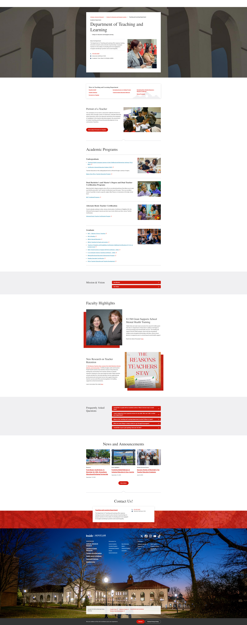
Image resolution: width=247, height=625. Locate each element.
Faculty (110, 550)
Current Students (113, 544)
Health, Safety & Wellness (94, 556)
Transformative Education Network (121, 92)
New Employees (125, 544)
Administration (90, 562)
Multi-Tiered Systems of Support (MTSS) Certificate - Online (103, 249)
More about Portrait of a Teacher (97, 129)
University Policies (123, 609)
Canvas (139, 548)
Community (124, 550)
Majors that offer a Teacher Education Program (98, 174)
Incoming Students (113, 546)
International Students (114, 548)
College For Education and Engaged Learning (116, 17)
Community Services (92, 559)
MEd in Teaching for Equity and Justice (98, 242)
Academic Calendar (142, 544)
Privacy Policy (113, 609)
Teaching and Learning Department (106, 510)
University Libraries (155, 546)
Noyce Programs (141, 94)
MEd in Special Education (94, 239)
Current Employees (113, 552)
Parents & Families (126, 548)
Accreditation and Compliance (137, 609)
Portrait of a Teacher (94, 95)
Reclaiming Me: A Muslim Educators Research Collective (145, 90)
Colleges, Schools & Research (97, 17)
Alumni (123, 546)
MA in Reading (91, 236)
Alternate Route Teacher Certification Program (98, 216)
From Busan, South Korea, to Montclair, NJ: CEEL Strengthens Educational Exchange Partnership (97, 472)
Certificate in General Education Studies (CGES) (100, 167)
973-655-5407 (95, 53)
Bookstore (140, 546)
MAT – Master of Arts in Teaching (96, 233)
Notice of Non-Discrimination (116, 611)
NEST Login (153, 544)
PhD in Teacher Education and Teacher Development (101, 261)
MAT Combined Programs (93, 197)
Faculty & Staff (92, 90)
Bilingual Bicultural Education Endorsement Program (101, 255)
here (142, 339)
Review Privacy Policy (153, 621)
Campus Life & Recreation (94, 553)
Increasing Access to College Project (122, 90)
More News (123, 483)
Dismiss (140, 621)
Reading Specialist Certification (96, 258)
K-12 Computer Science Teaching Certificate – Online (101, 252)
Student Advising (93, 92)
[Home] (96, 536)
